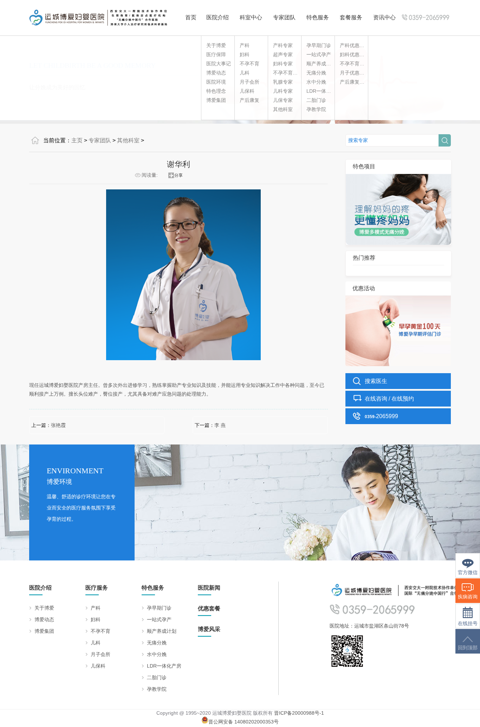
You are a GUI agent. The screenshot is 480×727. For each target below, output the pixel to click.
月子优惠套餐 (354, 73)
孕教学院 (316, 109)
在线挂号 (468, 623)
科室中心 (251, 17)
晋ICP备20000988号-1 (299, 713)
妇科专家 (283, 63)
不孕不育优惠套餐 (359, 63)
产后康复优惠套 (357, 82)
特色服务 (317, 17)
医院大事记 (218, 63)
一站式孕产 (318, 54)
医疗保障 (216, 54)
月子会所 (249, 82)
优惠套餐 (209, 608)
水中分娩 (316, 82)
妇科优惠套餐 (354, 54)
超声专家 (283, 54)
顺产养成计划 (321, 63)
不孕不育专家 (288, 73)
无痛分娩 (316, 73)
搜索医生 (376, 381)
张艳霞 (58, 425)
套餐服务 (351, 17)
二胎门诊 (316, 100)
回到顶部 (468, 647)
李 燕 (220, 425)
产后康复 (249, 100)
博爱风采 (209, 629)
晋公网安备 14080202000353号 (243, 722)
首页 (190, 17)
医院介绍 (217, 17)
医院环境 (216, 82)
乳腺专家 (283, 82)
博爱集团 (216, 100)
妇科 (244, 54)
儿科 (244, 73)
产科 (244, 45)
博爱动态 (216, 73)
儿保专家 (283, 100)
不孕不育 (249, 63)
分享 (178, 175)
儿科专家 (283, 91)
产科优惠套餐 (354, 45)
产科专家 (283, 45)
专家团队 (284, 17)
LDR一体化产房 (323, 91)
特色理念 (216, 91)
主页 (77, 140)
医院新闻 (209, 588)
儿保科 (247, 91)
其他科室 (283, 109)
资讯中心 (384, 17)
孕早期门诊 (318, 45)
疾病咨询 (468, 596)
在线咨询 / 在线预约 (389, 399)
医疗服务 (96, 588)
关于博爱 (216, 45)
